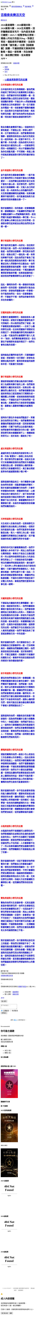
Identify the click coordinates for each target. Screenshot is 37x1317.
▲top (2, 997)
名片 (6, 71)
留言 (24, 986)
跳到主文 (4, 20)
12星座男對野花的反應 (16, 79)
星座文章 (16, 994)
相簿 (6, 67)
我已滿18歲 (5, 1313)
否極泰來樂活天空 (13, 15)
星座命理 (16, 63)
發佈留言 (4, 1013)
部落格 (7, 69)
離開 (11, 1313)
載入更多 (4, 1001)
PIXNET (9, 1288)
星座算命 (16, 992)
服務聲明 (20, 1290)
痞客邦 (20, 986)
